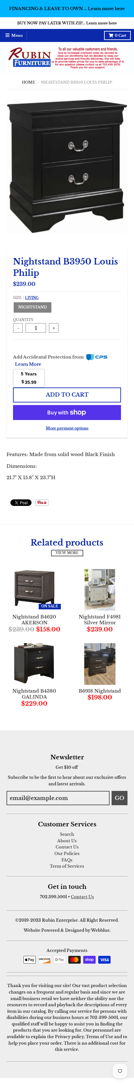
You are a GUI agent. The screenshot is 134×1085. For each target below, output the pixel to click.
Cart (120, 36)
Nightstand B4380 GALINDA (34, 694)
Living (32, 298)
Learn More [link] (28, 364)
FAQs (67, 860)
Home (28, 82)
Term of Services (67, 866)
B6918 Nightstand (100, 691)
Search (67, 834)
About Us (67, 840)
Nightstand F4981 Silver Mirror (100, 620)
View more (67, 553)
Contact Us (67, 847)
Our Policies (67, 853)
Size (26, 298)
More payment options (67, 428)
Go (119, 798)
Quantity (23, 320)
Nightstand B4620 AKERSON (34, 620)
